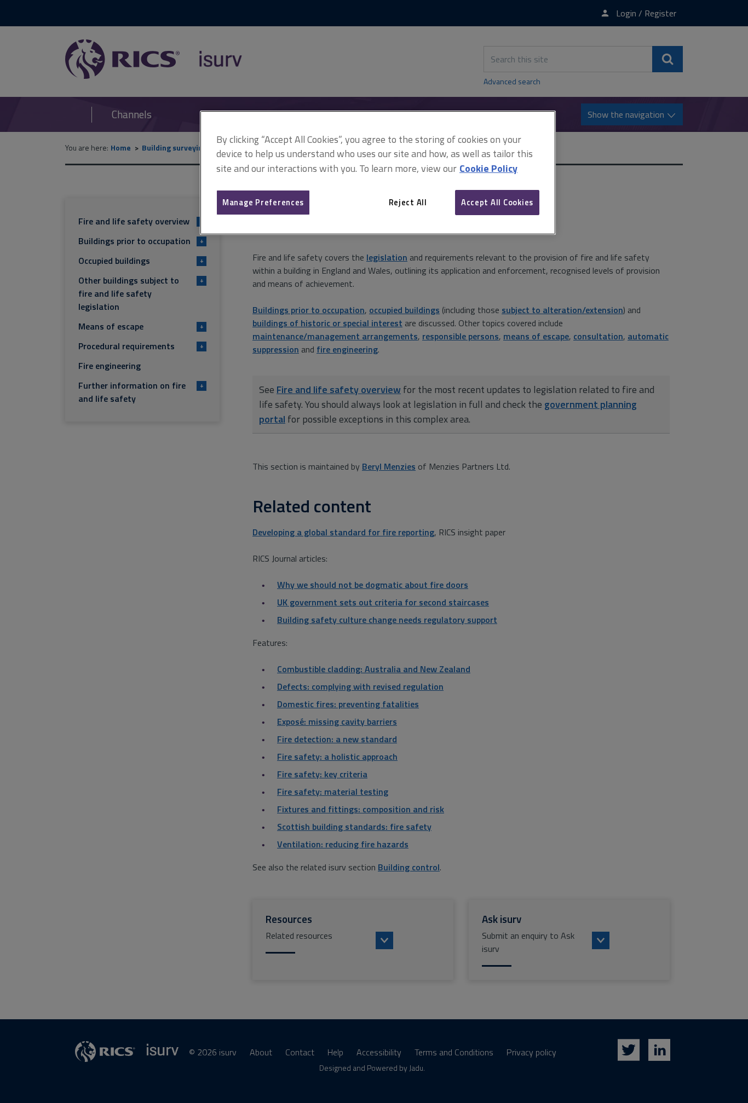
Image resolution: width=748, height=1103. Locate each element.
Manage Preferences (263, 202)
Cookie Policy (488, 168)
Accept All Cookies (497, 202)
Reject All (408, 202)
